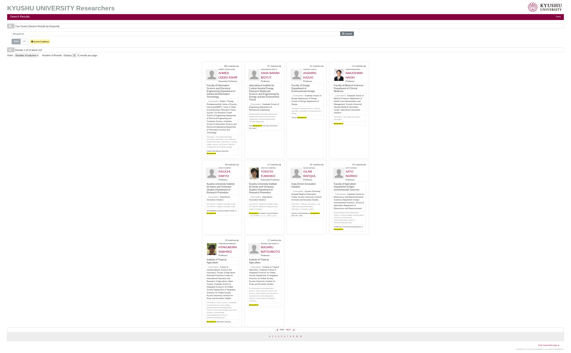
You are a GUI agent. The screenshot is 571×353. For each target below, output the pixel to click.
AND (16, 41)
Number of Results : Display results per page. (70, 55)
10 (297, 336)
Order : (11, 55)
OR (24, 41)
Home (558, 17)
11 (301, 336)
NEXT (288, 330)
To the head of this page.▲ (548, 345)
